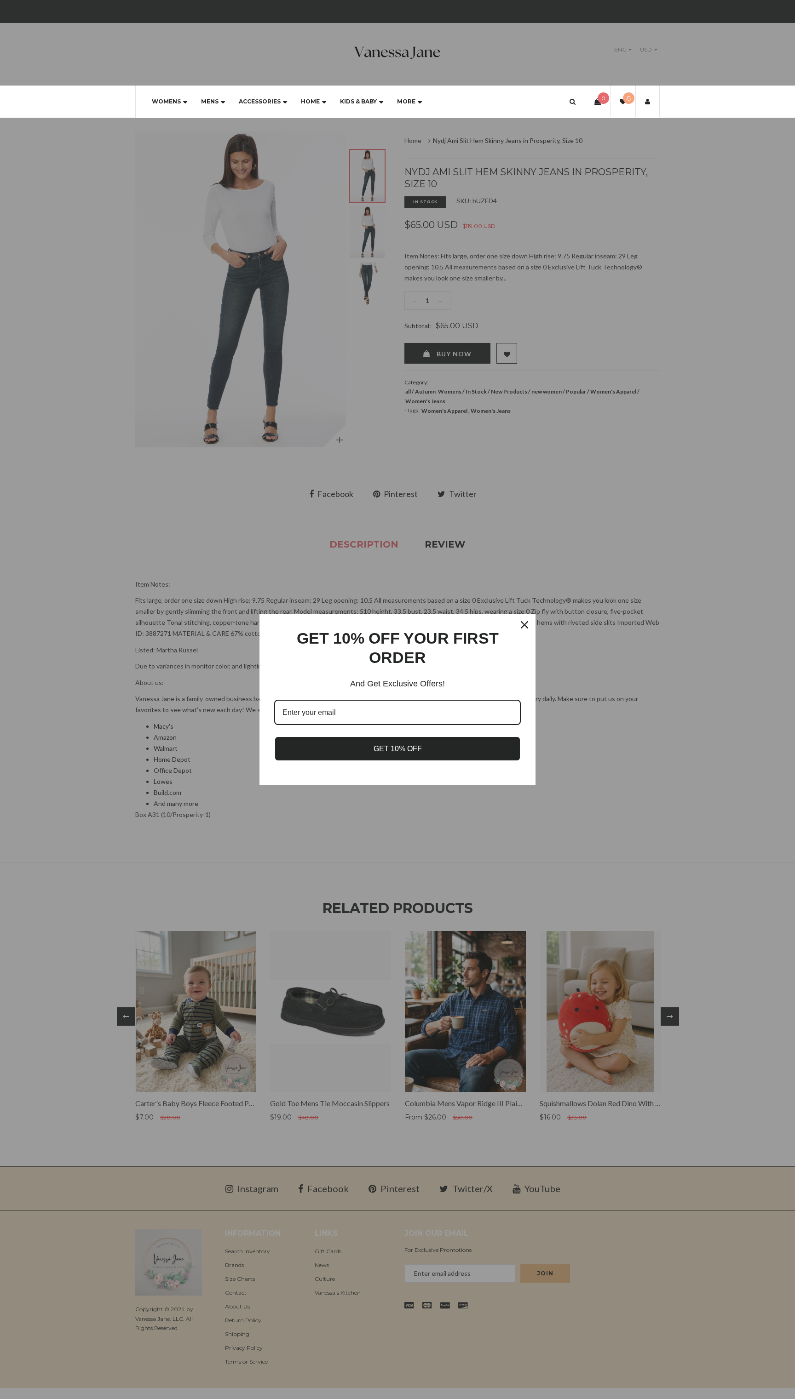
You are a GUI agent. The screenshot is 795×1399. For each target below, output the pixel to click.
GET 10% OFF (398, 749)
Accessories (260, 101)
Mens (210, 101)
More (406, 101)
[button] (572, 101)
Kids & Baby (358, 101)
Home (310, 101)
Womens (166, 101)
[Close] (524, 625)
